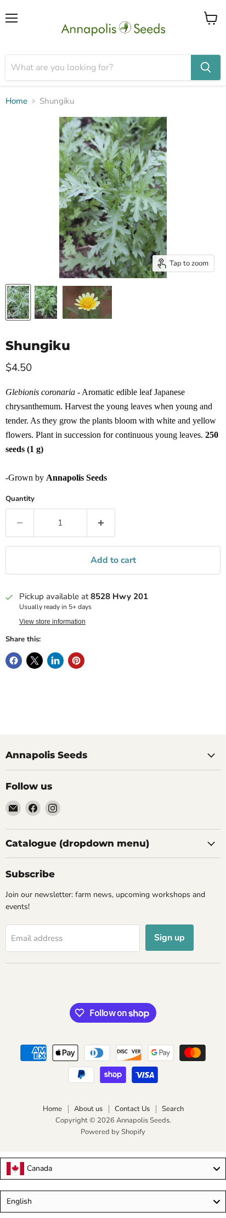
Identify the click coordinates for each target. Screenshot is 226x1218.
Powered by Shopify (113, 1132)
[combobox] (113, 1169)
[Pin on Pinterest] (76, 660)
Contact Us (132, 1109)
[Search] (206, 67)
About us (88, 1109)
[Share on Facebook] (13, 660)
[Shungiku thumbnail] (87, 302)
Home (16, 101)
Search (173, 1109)
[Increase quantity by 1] (101, 523)
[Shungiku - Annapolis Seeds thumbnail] (18, 302)
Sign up (169, 938)
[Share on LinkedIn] (55, 660)
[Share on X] (34, 660)
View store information (52, 621)
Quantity (20, 499)
